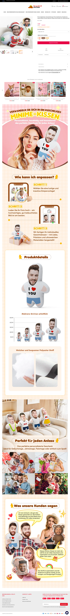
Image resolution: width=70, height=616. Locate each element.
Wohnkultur (47, 12)
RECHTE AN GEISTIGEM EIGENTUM (7, 606)
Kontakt (54, 1)
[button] (2, 32)
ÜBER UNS (24, 597)
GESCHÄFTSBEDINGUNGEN (6, 600)
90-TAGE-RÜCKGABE (55, 72)
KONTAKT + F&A (25, 599)
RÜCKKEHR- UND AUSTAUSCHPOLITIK (8, 604)
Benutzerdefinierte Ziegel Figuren (33, 12)
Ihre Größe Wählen (40, 29)
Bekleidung (64, 12)
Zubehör (59, 12)
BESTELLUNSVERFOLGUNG (63, 1)
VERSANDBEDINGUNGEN (6, 602)
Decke (5, 12)
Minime (42, 12)
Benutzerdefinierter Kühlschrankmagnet (16, 12)
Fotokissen (53, 12)
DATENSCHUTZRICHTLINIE (6, 599)
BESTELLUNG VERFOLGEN (26, 601)
